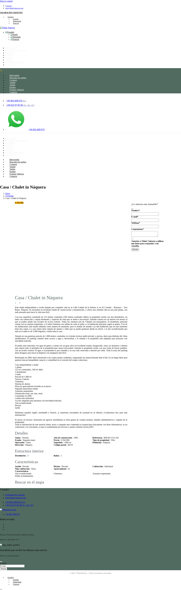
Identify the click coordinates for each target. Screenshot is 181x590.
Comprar (13, 80)
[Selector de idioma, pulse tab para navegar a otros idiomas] (9, 32)
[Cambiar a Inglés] (14, 34)
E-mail (134, 217)
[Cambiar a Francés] (15, 39)
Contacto (10, 65)
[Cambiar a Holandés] (16, 37)
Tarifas (12, 85)
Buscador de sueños (16, 50)
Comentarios (137, 229)
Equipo (13, 87)
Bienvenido (14, 75)
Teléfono (135, 223)
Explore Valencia (17, 90)
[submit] (132, 208)
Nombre (135, 210)
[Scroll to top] (1, 589)
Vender (13, 82)
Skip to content (6, 1)
